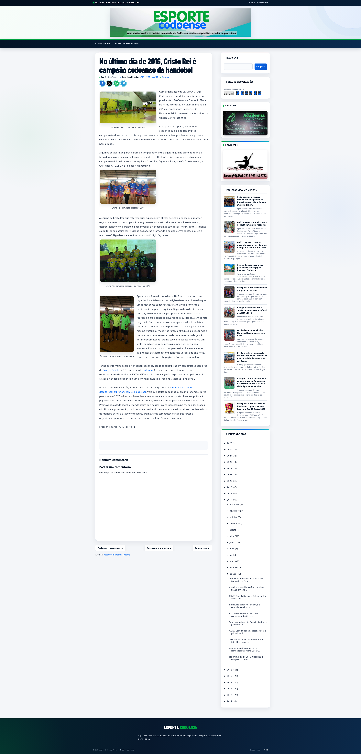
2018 (230, 493)
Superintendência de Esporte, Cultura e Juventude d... (248, 623)
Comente (165, 77)
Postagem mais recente (110, 547)
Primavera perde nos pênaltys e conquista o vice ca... (244, 606)
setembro (234, 523)
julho (232, 535)
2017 (230, 499)
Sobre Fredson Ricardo (127, 43)
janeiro (233, 573)
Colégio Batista (111, 370)
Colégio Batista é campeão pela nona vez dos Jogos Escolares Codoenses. (250, 268)
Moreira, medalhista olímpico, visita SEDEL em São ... (246, 588)
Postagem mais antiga (159, 547)
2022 (230, 468)
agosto (233, 529)
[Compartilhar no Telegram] (123, 83)
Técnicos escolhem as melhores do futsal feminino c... (246, 640)
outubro (234, 517)
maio (232, 548)
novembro (235, 510)
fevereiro (234, 567)
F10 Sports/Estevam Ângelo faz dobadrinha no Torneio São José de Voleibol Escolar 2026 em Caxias (252, 357)
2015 (230, 675)
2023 (230, 461)
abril (232, 554)
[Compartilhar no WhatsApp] (116, 83)
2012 (230, 694)
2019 (230, 487)
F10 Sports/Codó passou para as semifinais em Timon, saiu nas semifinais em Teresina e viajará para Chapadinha (251, 382)
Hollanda (148, 370)
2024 (230, 455)
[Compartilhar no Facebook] (102, 83)
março (233, 561)
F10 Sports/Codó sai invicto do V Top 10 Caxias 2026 (252, 289)
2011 (230, 701)
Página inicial (102, 43)
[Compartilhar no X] (109, 83)
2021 (230, 474)
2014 (230, 682)
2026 (230, 443)
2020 (230, 480)
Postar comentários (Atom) (117, 554)
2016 (230, 669)
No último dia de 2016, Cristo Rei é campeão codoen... (246, 658)
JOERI (266, 750)
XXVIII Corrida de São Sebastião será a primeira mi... (247, 632)
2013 (230, 688)
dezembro (235, 504)
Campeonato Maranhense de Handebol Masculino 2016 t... (244, 649)
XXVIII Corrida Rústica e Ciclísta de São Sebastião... (247, 597)
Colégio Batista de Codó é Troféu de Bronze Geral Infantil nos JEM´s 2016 (252, 310)
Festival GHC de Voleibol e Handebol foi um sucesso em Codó (251, 333)
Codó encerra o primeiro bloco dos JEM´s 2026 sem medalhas (252, 223)
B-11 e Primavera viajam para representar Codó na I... (243, 614)
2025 (230, 449)
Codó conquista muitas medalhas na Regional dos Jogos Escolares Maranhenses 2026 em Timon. (251, 201)
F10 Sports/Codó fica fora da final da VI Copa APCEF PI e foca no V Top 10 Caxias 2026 (251, 406)
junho (233, 542)
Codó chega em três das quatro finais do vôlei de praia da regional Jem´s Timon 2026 (252, 245)
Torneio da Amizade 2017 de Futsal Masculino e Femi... (246, 580)
